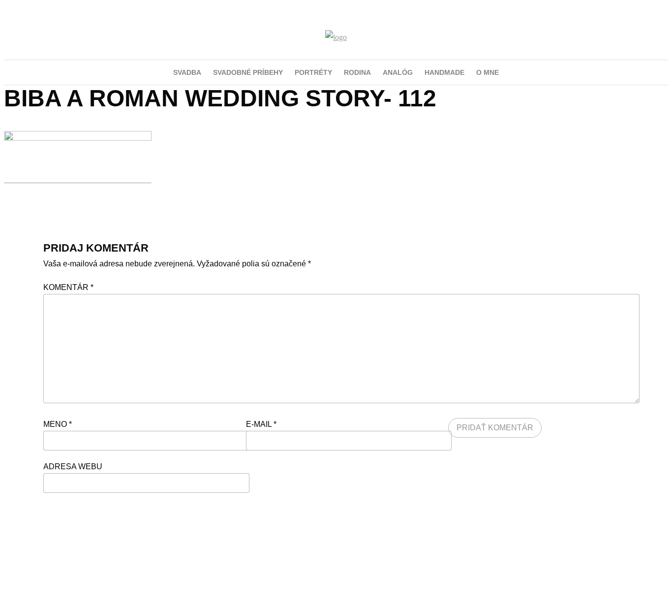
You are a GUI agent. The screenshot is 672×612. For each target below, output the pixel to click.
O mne (487, 72)
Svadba (187, 72)
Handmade (444, 72)
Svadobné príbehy (248, 72)
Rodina (357, 72)
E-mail (261, 424)
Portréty (313, 72)
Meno (57, 424)
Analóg (398, 72)
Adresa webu (72, 466)
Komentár (68, 287)
